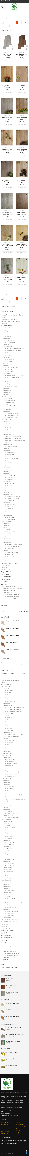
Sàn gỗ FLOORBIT (7, 471)
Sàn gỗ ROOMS (6, 392)
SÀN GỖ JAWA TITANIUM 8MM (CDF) (13, 438)
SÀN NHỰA (3, 584)
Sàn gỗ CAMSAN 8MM (10, 342)
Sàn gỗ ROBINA (6, 502)
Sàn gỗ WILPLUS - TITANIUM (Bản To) (13, 546)
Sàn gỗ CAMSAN (7, 338)
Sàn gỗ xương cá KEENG (10, 531)
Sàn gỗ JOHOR (6, 481)
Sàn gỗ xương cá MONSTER (11, 417)
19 (11, 26)
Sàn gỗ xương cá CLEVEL (10, 469)
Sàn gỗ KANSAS (7, 527)
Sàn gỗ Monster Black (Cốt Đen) (12, 413)
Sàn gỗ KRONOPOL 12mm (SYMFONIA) (13, 350)
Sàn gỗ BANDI (6, 421)
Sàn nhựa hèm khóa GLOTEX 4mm (12, 594)
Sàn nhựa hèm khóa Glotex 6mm (12, 596)
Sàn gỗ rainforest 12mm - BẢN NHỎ (12, 496)
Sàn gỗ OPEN (6, 492)
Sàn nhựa (18, 1130)
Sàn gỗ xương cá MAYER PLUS (11, 454)
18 (8, 26)
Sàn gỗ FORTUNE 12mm (10, 475)
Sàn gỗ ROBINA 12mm (10, 504)
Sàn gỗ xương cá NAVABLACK (11, 458)
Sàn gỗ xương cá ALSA (8, 355)
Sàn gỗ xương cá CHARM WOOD (12, 377)
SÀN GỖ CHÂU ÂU (6, 328)
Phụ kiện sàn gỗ (19, 1133)
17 (5, 26)
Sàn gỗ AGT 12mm (9, 334)
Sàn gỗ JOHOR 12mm (9, 483)
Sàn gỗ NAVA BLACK (8, 456)
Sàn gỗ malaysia (4, 1129)
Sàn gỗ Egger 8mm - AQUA (11, 386)
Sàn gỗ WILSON (7, 550)
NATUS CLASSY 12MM (10, 400)
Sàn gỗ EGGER (6, 380)
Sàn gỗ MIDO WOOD (8, 490)
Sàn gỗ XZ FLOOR (6, 569)
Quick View (5, 48)
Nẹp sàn (4, 317)
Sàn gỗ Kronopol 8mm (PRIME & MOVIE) (13, 353)
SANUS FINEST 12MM (9, 407)
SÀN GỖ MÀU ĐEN (5, 574)
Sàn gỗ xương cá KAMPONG (11, 446)
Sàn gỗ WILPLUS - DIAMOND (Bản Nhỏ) (13, 544)
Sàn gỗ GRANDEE (7, 523)
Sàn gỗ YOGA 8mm (9, 361)
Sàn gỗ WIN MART (7, 559)
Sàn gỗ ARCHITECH (7, 462)
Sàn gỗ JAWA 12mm (9, 427)
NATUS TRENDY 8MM (9, 402)
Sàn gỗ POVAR (6, 538)
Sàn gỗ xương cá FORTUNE (11, 479)
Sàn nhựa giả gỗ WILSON (9, 590)
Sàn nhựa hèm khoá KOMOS (9, 598)
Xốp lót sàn (4, 323)
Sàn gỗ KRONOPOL (7, 346)
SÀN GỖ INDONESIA (6, 419)
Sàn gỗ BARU (6, 465)
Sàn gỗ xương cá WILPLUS (10, 548)
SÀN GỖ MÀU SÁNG (6, 576)
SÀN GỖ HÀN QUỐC (6, 396)
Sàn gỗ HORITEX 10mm (7, 572)
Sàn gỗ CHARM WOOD (8, 373)
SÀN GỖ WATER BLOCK (8, 513)
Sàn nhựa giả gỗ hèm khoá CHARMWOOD (12, 588)
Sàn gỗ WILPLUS (7, 542)
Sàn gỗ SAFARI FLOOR (8, 508)
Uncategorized (4, 601)
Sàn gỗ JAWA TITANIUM (8, 434)
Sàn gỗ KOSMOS (7, 533)
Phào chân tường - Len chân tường (9, 319)
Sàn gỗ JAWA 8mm (9, 430)
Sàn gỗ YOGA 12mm (9, 359)
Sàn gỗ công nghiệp (5, 1122)
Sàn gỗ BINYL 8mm (9, 369)
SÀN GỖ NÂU (4, 581)
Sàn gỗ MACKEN (7, 488)
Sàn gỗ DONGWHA (7, 398)
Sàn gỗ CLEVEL (6, 467)
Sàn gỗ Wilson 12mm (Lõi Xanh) (12, 552)
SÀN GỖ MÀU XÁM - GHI (7, 579)
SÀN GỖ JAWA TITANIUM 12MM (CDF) (13, 436)
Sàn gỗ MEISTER (7, 390)
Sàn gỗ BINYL (6, 365)
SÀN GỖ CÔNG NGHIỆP (6, 326)
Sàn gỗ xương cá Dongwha (11, 405)
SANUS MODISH (8, 409)
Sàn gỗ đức (3, 1127)
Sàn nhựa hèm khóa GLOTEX (9, 592)
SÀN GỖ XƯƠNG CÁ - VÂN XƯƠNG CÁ (10, 561)
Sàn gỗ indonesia (5, 1131)
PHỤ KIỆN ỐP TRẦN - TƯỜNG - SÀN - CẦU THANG (13, 315)
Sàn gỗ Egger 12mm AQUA (11, 381)
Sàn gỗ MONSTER (7, 411)
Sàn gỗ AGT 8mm (8, 336)
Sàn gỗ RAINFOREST (8, 494)
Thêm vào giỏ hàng (7, 61)
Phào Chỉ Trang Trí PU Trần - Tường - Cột (11, 321)
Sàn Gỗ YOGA (6, 357)
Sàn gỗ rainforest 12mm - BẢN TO (12, 498)
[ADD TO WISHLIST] (11, 35)
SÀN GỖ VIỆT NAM (6, 521)
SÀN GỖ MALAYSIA (6, 461)
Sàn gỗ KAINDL (6, 344)
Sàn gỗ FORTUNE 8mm (10, 477)
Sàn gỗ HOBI (6, 525)
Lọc (2, 611)
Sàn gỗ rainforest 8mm (10, 500)
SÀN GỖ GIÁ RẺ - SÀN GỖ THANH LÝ (9, 563)
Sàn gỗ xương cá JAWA (10, 432)
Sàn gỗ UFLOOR (7, 511)
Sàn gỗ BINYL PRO (9, 371)
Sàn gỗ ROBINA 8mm (9, 506)
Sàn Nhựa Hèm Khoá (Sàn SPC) (9, 586)
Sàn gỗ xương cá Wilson (10, 556)
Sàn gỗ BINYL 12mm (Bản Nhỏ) (11, 367)
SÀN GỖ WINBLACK (7, 394)
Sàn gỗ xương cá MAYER (10, 452)
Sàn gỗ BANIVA (6, 423)
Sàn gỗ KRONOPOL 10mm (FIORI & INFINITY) (14, 348)
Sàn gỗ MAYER (6, 450)
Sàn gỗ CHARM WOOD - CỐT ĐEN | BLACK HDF (15, 375)
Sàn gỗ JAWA (6, 425)
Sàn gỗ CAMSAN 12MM (10, 340)
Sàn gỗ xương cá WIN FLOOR (11, 519)
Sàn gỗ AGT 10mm (9, 332)
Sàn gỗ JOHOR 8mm (9, 485)
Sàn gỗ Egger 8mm (9, 384)
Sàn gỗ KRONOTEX (7, 388)
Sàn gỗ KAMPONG (7, 444)
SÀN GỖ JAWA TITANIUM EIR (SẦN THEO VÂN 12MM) (15, 441)
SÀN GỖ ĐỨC (5, 363)
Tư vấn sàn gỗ (19, 1122)
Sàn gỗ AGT (6, 330)
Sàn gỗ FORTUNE (7, 473)
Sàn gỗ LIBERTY (5, 567)
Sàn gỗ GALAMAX (6, 565)
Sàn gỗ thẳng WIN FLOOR (10, 517)
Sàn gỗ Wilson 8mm (9, 554)
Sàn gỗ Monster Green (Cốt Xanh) (12, 415)
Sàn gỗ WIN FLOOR (7, 515)
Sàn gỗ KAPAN (6, 448)
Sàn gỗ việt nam (4, 1133)
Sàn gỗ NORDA (6, 536)
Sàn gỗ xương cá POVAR (10, 540)
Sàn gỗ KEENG (6, 529)
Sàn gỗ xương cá (19, 1124)
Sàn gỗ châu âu (4, 1124)
